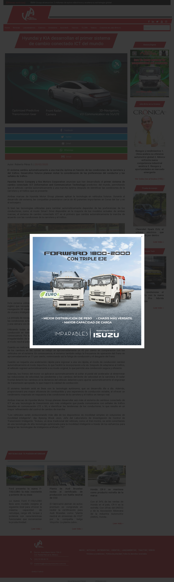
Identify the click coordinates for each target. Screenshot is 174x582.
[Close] (141, 236)
